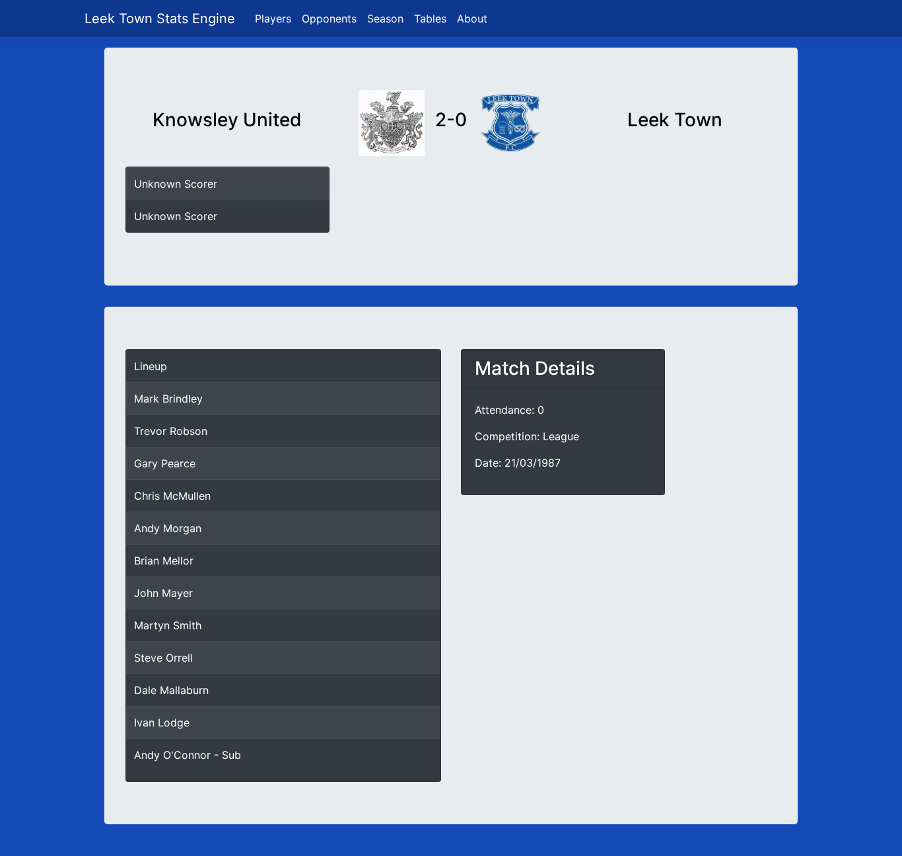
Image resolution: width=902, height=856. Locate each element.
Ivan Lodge (162, 722)
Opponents (329, 18)
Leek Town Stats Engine (162, 18)
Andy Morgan (167, 528)
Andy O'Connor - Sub (187, 754)
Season (385, 18)
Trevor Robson (170, 431)
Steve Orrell (163, 657)
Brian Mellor (163, 560)
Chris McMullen (172, 495)
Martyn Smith (167, 625)
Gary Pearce (164, 463)
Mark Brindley (168, 398)
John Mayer (163, 593)
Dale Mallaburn (171, 690)
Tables (430, 18)
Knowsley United (227, 120)
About (472, 18)
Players (273, 18)
